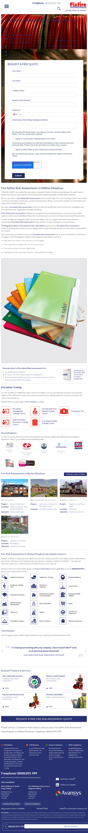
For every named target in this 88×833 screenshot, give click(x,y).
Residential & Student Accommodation (47, 595)
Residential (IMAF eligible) (74, 595)
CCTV (50, 759)
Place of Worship (45, 603)
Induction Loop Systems (75, 757)
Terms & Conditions (32, 804)
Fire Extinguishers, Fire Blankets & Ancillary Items (13, 750)
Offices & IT (14, 612)
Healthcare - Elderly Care (16, 586)
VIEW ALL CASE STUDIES (75, 474)
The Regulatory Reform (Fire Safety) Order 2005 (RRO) (22, 226)
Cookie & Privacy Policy (11, 804)
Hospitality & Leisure (17, 621)
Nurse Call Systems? (42, 569)
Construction (73, 586)
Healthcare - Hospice (46, 577)
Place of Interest (45, 621)
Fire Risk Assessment (10, 757)
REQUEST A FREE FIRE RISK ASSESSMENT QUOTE (44, 718)
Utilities (42, 612)
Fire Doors (19, 763)
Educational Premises (17, 595)
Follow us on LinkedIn (68, 785)
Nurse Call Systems (35, 748)
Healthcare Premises (17, 577)
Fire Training (31, 402)
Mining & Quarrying (75, 621)
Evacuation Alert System (11, 766)
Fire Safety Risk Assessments (21, 35)
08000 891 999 (16, 826)
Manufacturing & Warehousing (15, 603)
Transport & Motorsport (73, 612)
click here (60, 569)
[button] (6, 6)
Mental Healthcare (75, 577)
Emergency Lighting (16, 755)
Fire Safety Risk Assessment (21, 38)
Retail (70, 603)
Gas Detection (16, 759)
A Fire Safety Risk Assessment (13, 213)
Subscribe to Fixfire (67, 779)
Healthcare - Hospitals (44, 586)
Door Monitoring (34, 755)
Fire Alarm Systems (9, 748)
